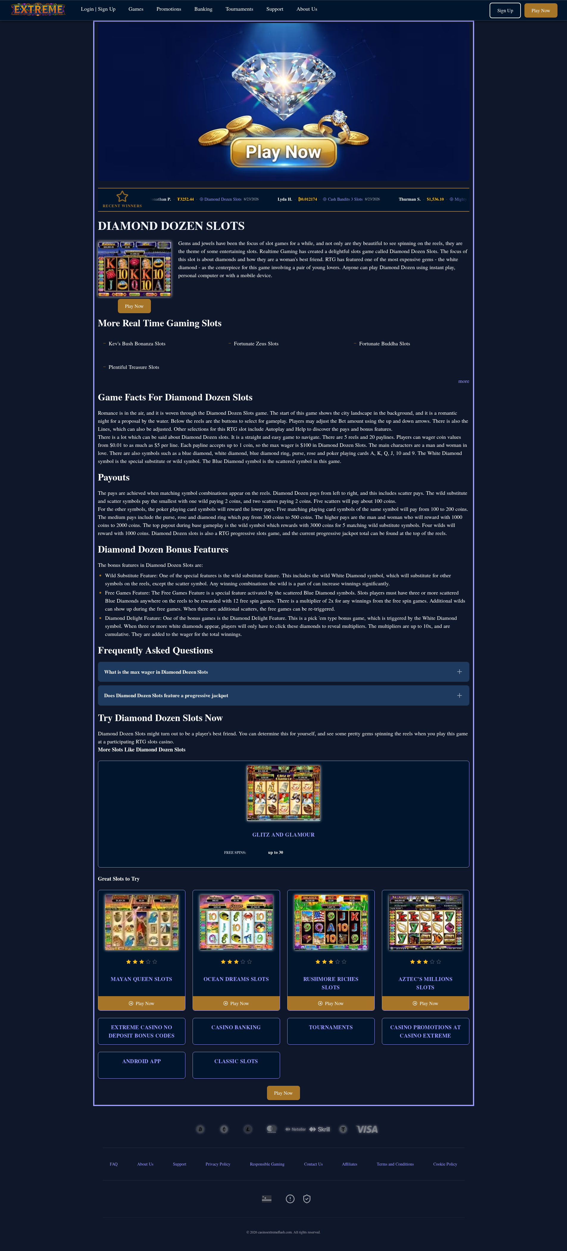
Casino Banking (236, 1027)
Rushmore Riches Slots (331, 983)
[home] (39, 16)
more (463, 380)
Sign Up (505, 10)
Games (136, 8)
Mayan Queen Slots (141, 979)
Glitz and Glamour (283, 834)
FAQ (114, 1164)
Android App (141, 1061)
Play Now (541, 10)
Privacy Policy (218, 1164)
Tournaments (239, 8)
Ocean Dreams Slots (236, 979)
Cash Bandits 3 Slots (328, 199)
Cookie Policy (445, 1164)
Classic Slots (236, 1061)
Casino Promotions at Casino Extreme (425, 1031)
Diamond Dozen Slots (205, 199)
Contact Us (313, 1164)
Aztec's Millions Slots (425, 983)
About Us (306, 8)
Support (274, 8)
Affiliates (349, 1164)
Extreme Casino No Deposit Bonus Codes (142, 1031)
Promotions (169, 8)
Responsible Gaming (267, 1164)
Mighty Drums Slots (455, 199)
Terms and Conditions (395, 1164)
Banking (203, 8)
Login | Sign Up (98, 8)
